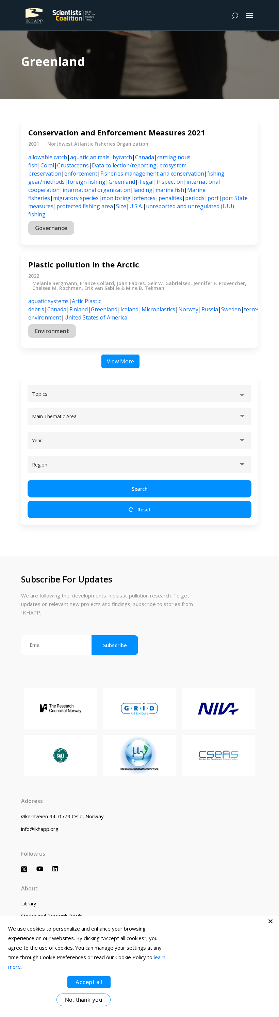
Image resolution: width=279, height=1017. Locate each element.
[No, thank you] (270, 921)
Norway (188, 309)
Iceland (129, 309)
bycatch (122, 157)
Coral (47, 165)
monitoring (116, 198)
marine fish (169, 190)
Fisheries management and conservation (152, 173)
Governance (51, 228)
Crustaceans (73, 165)
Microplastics (158, 309)
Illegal (145, 181)
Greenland (122, 181)
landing (142, 190)
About (29, 888)
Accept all (89, 982)
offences (144, 198)
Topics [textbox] (40, 393)
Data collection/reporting (124, 165)
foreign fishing (86, 181)
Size (121, 206)
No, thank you (83, 999)
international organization (96, 190)
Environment (52, 331)
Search (140, 489)
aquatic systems (48, 301)
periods (194, 198)
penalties (170, 198)
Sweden (231, 309)
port (213, 198)
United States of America (95, 317)
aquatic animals (90, 157)
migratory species (76, 198)
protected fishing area (84, 206)
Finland (78, 309)
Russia (209, 309)
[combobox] (139, 393)
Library (28, 903)
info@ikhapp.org (40, 828)
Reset (143, 509)
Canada (144, 157)
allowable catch (47, 157)
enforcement (80, 173)
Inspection (170, 181)
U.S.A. (136, 206)
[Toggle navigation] (249, 15)
